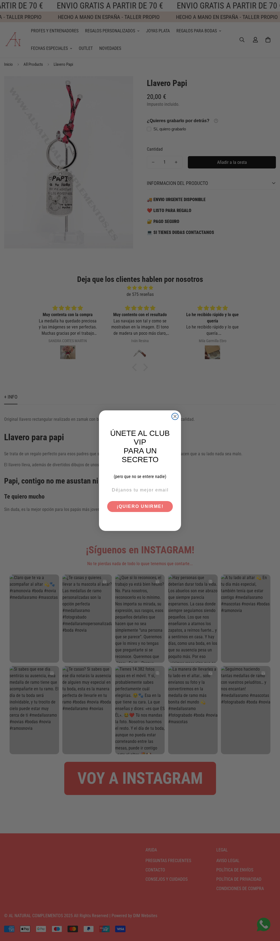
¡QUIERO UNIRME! (140, 506)
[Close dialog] (175, 416)
